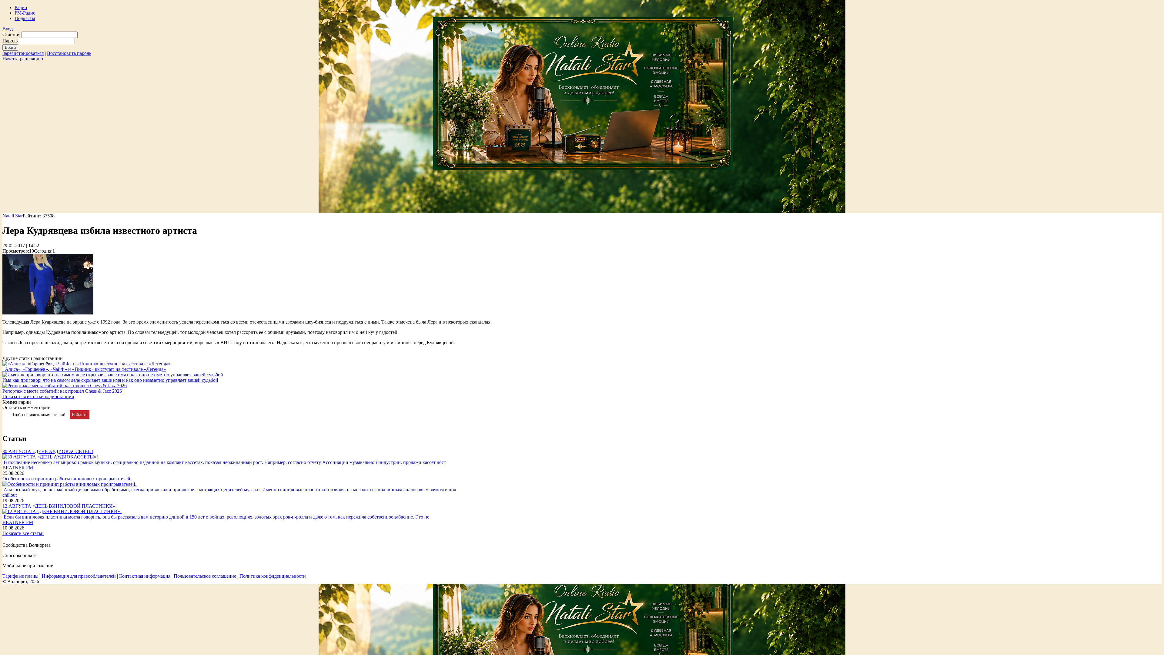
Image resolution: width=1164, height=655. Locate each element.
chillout (9, 495)
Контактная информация (144, 576)
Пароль (10, 40)
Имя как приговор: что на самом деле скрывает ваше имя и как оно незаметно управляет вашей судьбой (110, 380)
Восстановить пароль (69, 53)
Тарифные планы (20, 576)
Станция (11, 34)
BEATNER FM (17, 467)
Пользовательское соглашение (205, 576)
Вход (7, 28)
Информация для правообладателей (79, 576)
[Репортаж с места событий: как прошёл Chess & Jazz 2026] (64, 385)
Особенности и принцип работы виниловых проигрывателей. (67, 478)
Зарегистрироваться (23, 53)
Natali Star (12, 215)
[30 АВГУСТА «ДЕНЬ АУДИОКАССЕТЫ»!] (50, 456)
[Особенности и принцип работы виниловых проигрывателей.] (69, 484)
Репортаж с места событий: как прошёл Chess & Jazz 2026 (62, 391)
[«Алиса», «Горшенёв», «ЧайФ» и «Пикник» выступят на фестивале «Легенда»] (86, 363)
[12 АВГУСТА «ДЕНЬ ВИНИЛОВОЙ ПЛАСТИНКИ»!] (62, 511)
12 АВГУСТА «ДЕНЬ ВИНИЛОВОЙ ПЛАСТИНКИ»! (59, 506)
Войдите (79, 414)
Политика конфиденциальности (272, 576)
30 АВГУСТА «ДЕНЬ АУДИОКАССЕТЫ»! (47, 451)
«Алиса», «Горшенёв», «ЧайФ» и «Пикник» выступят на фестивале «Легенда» (84, 369)
